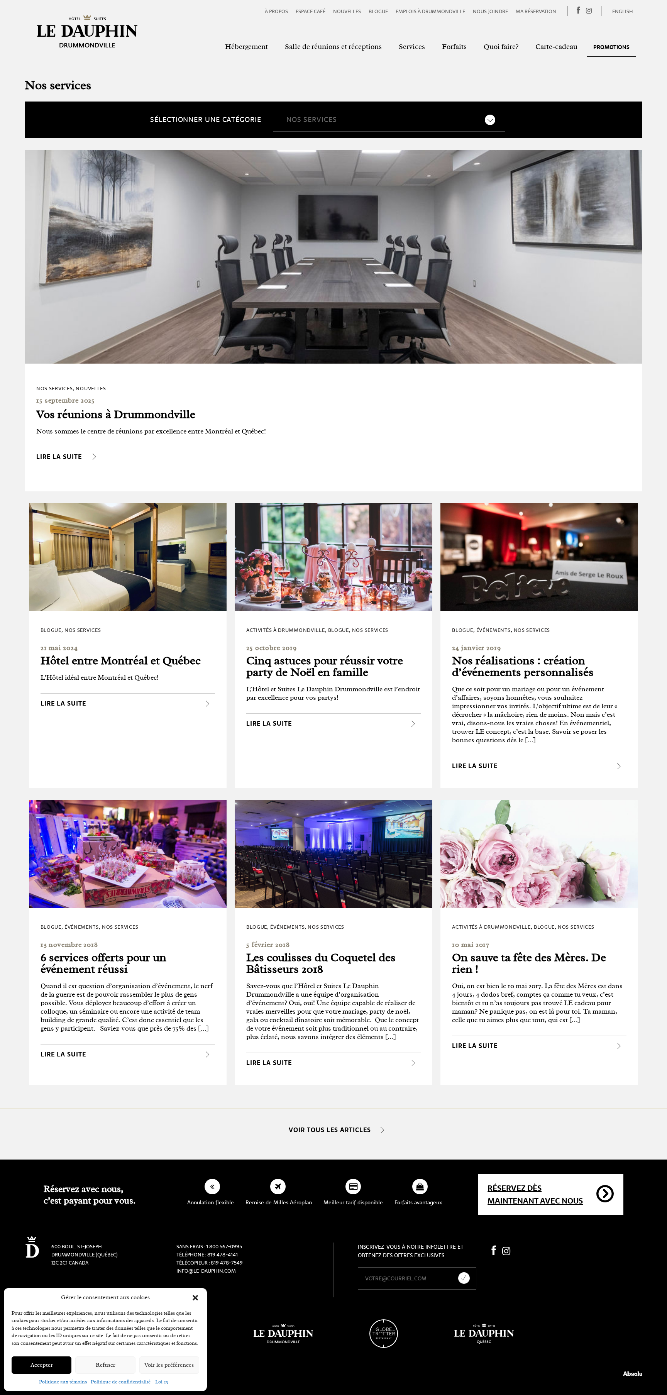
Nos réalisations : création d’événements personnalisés (523, 666)
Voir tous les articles (330, 1130)
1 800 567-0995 (224, 1247)
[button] (195, 1298)
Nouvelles (347, 11)
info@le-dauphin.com (206, 1271)
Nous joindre (490, 11)
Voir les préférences (169, 1365)
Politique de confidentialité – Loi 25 (129, 1381)
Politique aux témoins (63, 1381)
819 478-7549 (227, 1263)
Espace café (310, 11)
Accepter (41, 1365)
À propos (276, 11)
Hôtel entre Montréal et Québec (121, 660)
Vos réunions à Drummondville (115, 414)
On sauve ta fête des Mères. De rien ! (529, 963)
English (622, 11)
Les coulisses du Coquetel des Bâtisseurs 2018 (321, 963)
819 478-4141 (222, 1255)
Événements (493, 630)
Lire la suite (59, 457)
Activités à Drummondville (285, 630)
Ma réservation (536, 11)
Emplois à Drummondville (430, 11)
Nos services (54, 388)
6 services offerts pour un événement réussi (103, 963)
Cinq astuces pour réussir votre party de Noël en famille (324, 666)
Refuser (105, 1365)
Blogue (378, 11)
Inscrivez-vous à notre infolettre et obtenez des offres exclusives (410, 1251)
